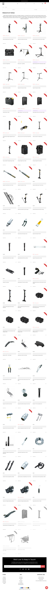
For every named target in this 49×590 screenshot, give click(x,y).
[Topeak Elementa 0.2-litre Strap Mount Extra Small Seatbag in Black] (39, 295)
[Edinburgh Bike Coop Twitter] (23, 569)
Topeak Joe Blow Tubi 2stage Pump (37, 136)
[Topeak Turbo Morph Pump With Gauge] (24, 198)
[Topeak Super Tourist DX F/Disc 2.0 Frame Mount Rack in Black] (9, 538)
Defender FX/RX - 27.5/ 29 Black (7, 355)
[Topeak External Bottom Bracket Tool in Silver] (24, 392)
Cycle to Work (41, 579)
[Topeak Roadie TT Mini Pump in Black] (24, 271)
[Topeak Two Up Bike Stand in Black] (24, 28)
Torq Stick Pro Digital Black (6, 63)
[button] (46, 587)
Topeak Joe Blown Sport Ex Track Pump (38, 185)
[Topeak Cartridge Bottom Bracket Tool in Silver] (24, 417)
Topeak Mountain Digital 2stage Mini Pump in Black (9, 137)
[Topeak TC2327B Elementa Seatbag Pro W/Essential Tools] (39, 319)
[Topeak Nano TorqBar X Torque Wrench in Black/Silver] (9, 441)
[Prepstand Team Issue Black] (9, 76)
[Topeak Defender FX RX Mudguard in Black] (9, 514)
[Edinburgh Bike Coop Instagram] (26, 569)
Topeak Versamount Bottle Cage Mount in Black (39, 476)
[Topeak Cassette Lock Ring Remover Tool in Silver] (24, 465)
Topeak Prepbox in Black (6, 112)
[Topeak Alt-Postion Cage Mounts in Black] (9, 465)
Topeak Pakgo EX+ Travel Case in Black (23, 112)
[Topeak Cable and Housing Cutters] (24, 222)
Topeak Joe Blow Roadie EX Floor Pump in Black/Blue (8, 307)
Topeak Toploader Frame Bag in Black (38, 355)
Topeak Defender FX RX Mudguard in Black (8, 525)
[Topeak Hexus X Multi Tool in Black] (24, 344)
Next (46, 1)
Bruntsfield (4, 578)
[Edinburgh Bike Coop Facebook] (20, 569)
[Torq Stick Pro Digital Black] (9, 52)
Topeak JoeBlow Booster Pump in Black (8, 39)
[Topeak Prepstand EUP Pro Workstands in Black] (39, 52)
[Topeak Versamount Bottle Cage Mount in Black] (39, 465)
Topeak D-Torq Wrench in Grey (22, 185)
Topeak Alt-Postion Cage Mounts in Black (8, 476)
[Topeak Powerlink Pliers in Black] (9, 368)
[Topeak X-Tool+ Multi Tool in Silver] (9, 392)
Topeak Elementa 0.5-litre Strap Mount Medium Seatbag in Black (24, 331)
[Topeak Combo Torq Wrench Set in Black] (9, 417)
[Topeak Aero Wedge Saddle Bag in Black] (9, 490)
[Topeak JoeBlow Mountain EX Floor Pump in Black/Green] (24, 295)
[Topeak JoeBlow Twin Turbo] (39, 514)
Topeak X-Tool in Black (6, 282)
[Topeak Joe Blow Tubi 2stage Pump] (39, 125)
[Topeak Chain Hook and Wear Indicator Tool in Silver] (24, 368)
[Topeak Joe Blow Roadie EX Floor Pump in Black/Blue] (9, 295)
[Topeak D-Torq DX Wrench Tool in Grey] (9, 174)
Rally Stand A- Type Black (21, 63)
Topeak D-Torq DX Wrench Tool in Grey (8, 185)
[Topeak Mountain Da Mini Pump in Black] (9, 247)
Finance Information (41, 578)
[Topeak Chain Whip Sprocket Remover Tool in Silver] (39, 368)
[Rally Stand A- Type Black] (24, 52)
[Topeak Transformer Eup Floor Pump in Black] (39, 28)
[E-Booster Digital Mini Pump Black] (39, 149)
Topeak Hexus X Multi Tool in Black (22, 355)
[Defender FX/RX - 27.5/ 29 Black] (9, 344)
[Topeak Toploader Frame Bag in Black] (39, 344)
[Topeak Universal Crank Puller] (9, 222)
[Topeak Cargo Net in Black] (24, 538)
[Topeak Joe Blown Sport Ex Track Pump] (39, 174)
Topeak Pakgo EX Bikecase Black (22, 525)
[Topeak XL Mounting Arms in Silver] (39, 247)
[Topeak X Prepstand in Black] (39, 76)
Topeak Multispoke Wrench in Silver (37, 452)
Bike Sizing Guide (20, 583)
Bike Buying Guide (20, 584)
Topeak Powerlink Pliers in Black (7, 379)
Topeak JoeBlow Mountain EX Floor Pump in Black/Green (23, 307)
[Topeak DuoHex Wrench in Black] (39, 490)
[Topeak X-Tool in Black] (9, 271)
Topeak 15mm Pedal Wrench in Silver (23, 452)
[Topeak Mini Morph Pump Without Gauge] (39, 198)
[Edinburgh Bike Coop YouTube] (29, 569)
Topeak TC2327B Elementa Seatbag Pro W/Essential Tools (38, 331)
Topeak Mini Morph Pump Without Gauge (38, 209)
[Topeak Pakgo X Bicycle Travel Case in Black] (39, 101)
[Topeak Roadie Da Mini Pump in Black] (24, 247)
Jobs (21, 579)
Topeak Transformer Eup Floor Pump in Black (39, 39)
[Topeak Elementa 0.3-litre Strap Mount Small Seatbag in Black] (9, 319)
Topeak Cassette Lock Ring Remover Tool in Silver (24, 476)
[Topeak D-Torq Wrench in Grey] (24, 174)
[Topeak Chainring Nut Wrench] (39, 222)
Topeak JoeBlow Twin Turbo (36, 525)
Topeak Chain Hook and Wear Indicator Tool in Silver (24, 380)
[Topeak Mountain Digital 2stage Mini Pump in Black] (9, 125)
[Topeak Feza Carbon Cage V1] (9, 198)
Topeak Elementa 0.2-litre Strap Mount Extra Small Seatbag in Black (39, 307)
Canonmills (4, 579)
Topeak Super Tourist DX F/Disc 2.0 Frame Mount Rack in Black (9, 550)
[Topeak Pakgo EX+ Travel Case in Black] (24, 101)
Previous (2, 1)
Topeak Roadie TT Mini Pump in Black (23, 282)
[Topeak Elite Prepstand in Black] (24, 76)
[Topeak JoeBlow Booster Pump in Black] (9, 28)
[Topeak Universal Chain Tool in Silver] (39, 417)
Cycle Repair (21, 578)
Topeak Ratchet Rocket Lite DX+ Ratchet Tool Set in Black (39, 283)
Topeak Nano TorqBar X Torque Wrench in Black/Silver (8, 453)
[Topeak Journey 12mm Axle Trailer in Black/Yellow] (24, 125)
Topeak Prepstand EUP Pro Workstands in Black (39, 63)
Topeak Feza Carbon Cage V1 (7, 209)
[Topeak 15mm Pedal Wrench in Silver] (24, 441)
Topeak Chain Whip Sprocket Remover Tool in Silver (39, 380)
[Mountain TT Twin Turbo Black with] (39, 392)
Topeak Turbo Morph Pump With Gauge (23, 209)
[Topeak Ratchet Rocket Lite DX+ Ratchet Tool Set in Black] (39, 271)
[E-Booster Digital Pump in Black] (24, 149)
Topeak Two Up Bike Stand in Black (22, 39)
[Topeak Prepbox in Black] (9, 101)
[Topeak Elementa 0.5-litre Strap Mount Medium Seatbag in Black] (24, 319)
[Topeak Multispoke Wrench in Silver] (39, 441)
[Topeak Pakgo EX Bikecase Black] (24, 514)
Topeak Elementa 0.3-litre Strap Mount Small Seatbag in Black (9, 331)
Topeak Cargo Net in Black (21, 549)
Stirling (4, 583)
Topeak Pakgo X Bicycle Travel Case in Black (38, 112)
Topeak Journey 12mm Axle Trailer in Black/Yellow (24, 136)
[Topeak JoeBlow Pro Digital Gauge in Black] (9, 149)
